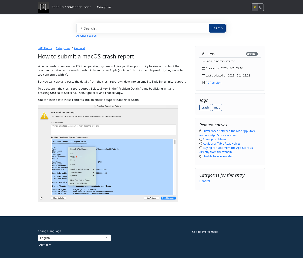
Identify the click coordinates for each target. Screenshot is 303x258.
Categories (104, 7)
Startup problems (214, 139)
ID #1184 (252, 53)
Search (217, 28)
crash (205, 107)
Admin (44, 245)
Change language (49, 231)
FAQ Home (45, 48)
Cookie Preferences (205, 232)
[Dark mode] (261, 7)
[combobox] (151, 28)
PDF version (213, 83)
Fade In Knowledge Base (70, 6)
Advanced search (86, 35)
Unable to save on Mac (218, 156)
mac (217, 107)
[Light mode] (255, 7)
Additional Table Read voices (221, 143)
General (79, 48)
